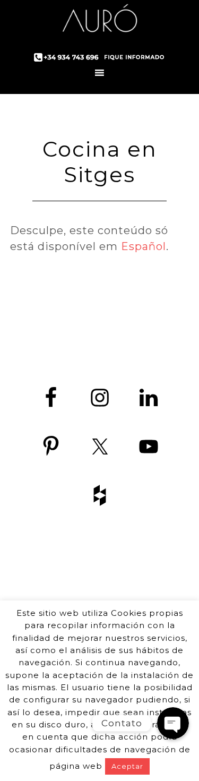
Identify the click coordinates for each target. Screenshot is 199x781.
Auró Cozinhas (99, 21)
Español (143, 246)
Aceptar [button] (127, 766)
